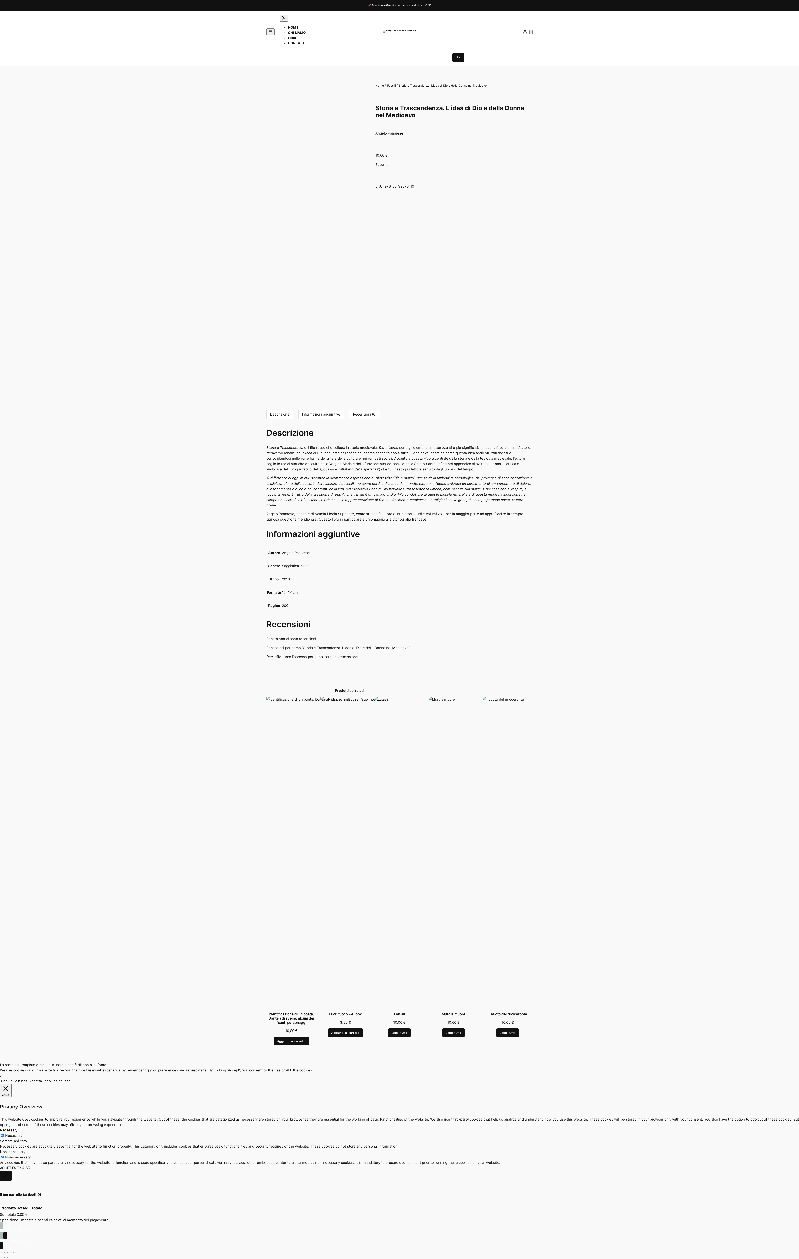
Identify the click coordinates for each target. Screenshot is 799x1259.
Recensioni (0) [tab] (365, 414)
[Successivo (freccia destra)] (6, 1257)
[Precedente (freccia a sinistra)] (1, 1257)
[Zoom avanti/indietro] (1, 1252)
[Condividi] (10, 1252)
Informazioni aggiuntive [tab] (321, 414)
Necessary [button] (8, 1130)
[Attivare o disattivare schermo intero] (6, 1252)
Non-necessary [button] (12, 1152)
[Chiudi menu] (284, 18)
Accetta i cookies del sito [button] (50, 1081)
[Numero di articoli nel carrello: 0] (531, 32)
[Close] (6, 1176)
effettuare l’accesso (291, 657)
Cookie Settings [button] (14, 1081)
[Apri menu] (270, 31)
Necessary (14, 1135)
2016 (286, 579)
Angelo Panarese (296, 553)
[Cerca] (458, 57)
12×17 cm (290, 592)
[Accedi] (525, 31)
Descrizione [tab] (279, 414)
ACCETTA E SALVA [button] (15, 1168)
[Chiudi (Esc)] (14, 1252)
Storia (305, 566)
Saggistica (290, 566)
